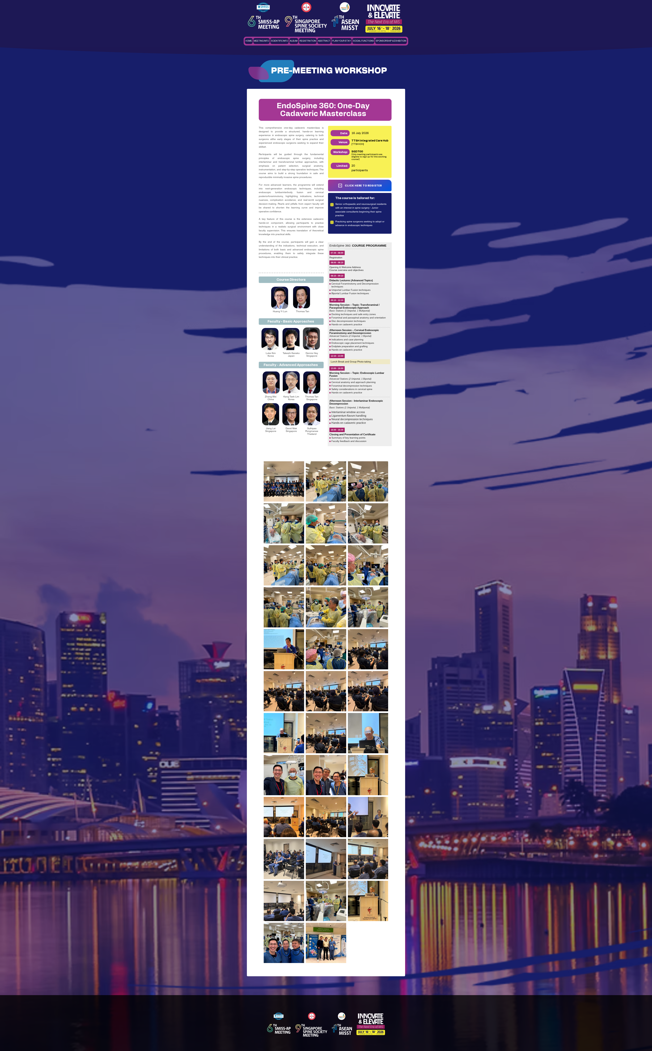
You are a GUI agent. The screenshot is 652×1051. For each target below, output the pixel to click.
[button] (261, 41)
